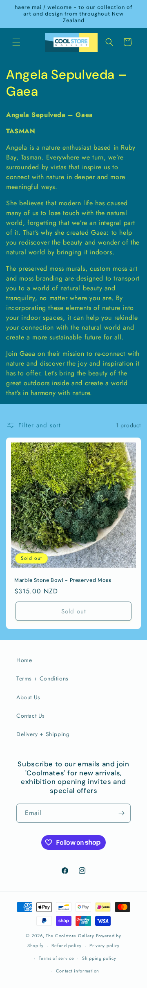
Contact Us (30, 716)
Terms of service (56, 958)
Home (24, 660)
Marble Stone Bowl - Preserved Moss (62, 580)
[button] (16, 42)
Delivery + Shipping (42, 734)
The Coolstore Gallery (70, 935)
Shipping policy (99, 958)
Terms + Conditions (42, 678)
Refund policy (66, 945)
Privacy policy (104, 945)
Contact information (77, 971)
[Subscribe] (121, 813)
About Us (28, 697)
